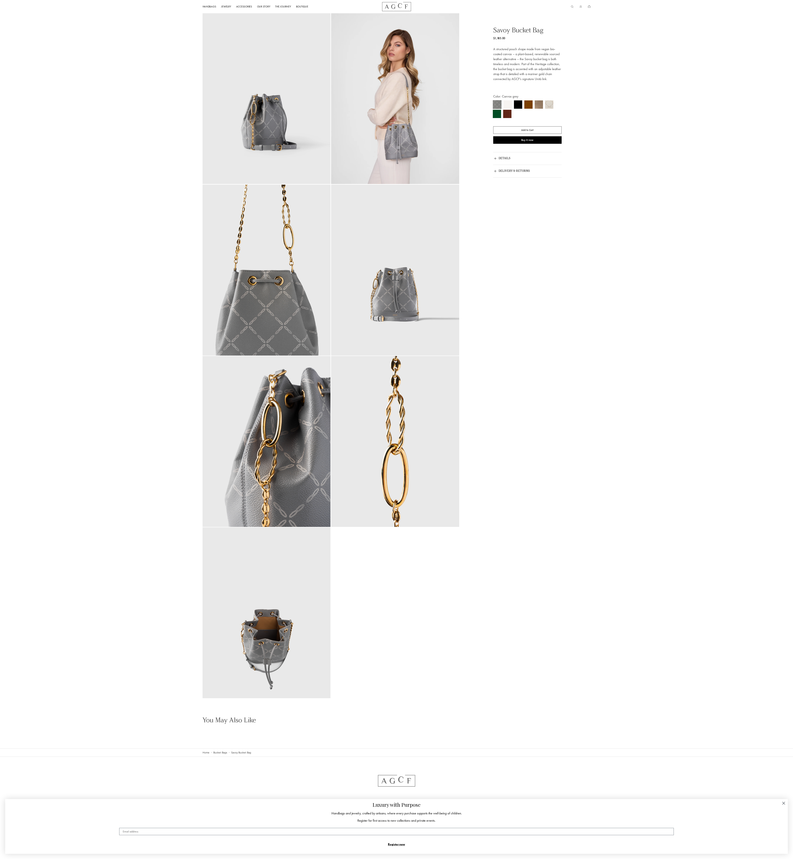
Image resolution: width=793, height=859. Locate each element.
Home (206, 752)
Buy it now (527, 140)
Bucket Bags (220, 752)
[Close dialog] (784, 803)
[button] (572, 6)
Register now (396, 844)
